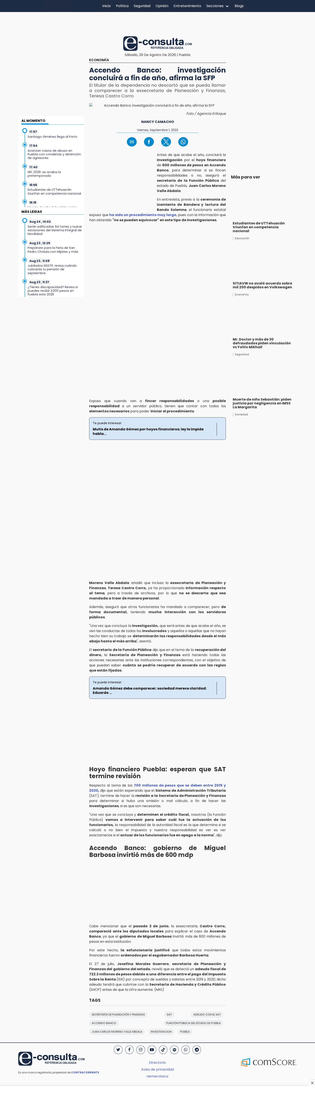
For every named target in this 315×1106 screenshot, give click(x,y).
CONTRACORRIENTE (85, 1072)
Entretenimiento (187, 5)
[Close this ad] (312, 1083)
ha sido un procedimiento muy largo (142, 214)
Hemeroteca (157, 1076)
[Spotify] (174, 1049)
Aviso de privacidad (157, 1069)
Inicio (106, 5)
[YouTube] (152, 1049)
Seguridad (142, 5)
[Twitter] (118, 1049)
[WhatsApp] (185, 1049)
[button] (132, 142)
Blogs (239, 5)
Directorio (157, 1062)
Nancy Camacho (157, 121)
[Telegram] (196, 1049)
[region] (157, 23)
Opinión (162, 5)
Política (122, 5)
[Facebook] (129, 1049)
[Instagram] (140, 1049)
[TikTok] (163, 1049)
